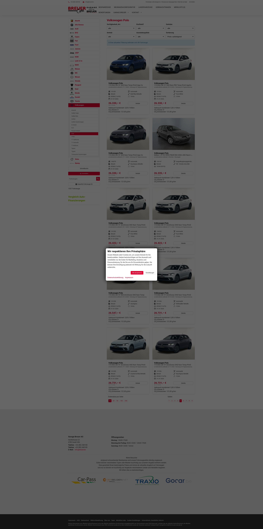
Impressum (129, 277)
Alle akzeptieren (137, 273)
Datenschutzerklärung (115, 277)
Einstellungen (150, 273)
